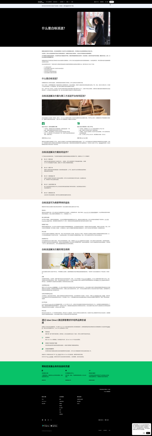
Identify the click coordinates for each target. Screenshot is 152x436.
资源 (67, 1)
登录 (107, 1)
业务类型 (61, 1)
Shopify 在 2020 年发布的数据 (90, 212)
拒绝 (144, 433)
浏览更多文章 (45, 373)
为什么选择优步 (49, 1)
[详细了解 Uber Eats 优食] (78, 123)
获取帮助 (102, 1)
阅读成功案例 (92, 373)
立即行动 (111, 1)
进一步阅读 (58, 354)
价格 (72, 1)
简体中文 (101, 419)
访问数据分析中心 (69, 373)
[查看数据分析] (66, 370)
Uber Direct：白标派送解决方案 (49, 126)
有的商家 (101, 143)
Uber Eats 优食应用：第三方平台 (85, 126)
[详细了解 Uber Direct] (43, 123)
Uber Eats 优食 (78, 240)
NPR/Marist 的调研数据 (52, 287)
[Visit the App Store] (54, 425)
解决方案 (55, 1)
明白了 (148, 433)
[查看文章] (42, 370)
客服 (67, 5)
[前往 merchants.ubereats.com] (41, 2)
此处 (148, 428)
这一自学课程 (50, 356)
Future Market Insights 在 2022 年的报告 (50, 304)
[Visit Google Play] (46, 426)
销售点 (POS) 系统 (100, 280)
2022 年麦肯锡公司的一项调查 (98, 295)
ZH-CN (97, 1)
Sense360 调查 (86, 278)
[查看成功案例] (89, 370)
